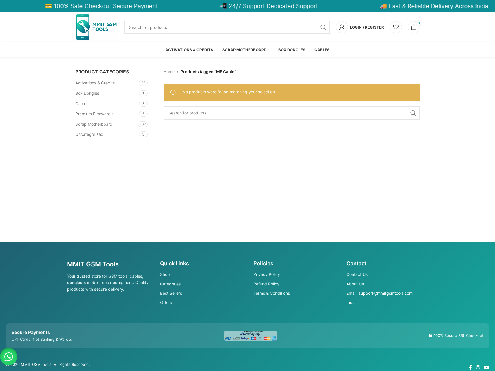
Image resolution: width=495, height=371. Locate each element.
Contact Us (357, 274)
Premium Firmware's (94, 113)
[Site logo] (97, 26)
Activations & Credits (95, 82)
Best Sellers (171, 293)
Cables (81, 103)
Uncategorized (89, 134)
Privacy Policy (266, 274)
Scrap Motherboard (93, 124)
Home (169, 71)
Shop (165, 274)
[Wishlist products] (396, 27)
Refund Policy (266, 283)
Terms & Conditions (271, 293)
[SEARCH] (323, 27)
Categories (170, 283)
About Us (355, 283)
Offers (166, 302)
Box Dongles (87, 93)
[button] (8, 356)
